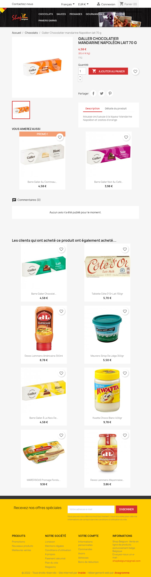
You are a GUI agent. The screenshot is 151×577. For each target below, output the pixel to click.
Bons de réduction (88, 562)
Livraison (50, 541)
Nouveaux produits (22, 546)
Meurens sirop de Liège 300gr (107, 355)
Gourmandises (95, 14)
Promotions (18, 541)
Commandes (85, 549)
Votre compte (88, 536)
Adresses (83, 557)
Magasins (50, 567)
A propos (50, 554)
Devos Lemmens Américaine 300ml (44, 355)
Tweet (101, 93)
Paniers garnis (47, 20)
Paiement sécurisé (55, 558)
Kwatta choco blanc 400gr (107, 417)
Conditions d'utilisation (58, 550)
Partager (93, 93)
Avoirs (81, 553)
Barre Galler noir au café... (108, 181)
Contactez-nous (22, 4)
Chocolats (45, 14)
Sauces (61, 14)
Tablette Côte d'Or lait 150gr (107, 293)
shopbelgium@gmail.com (127, 560)
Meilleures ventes (21, 550)
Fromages (76, 14)
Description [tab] (92, 108)
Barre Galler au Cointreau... (42, 181)
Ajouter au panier (108, 71)
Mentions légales (54, 546)
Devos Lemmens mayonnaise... (107, 480)
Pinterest (110, 93)
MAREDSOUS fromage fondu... (44, 480)
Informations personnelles (85, 543)
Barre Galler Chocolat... (43, 293)
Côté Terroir (116, 14)
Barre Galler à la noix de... (43, 417)
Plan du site (51, 562)
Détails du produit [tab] (116, 108)
